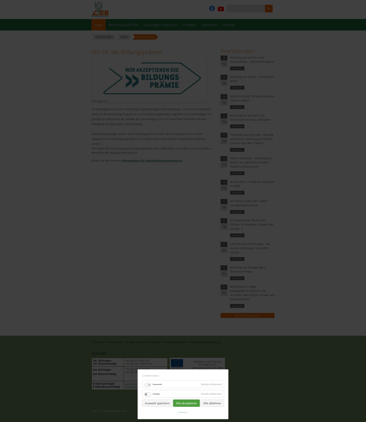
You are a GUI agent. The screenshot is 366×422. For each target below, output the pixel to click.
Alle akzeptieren (186, 403)
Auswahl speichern (157, 403)
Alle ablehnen (212, 403)
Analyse (156, 393)
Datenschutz (183, 412)
